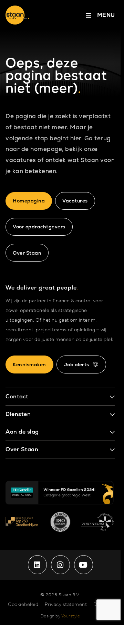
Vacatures (75, 201)
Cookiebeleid (23, 604)
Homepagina (29, 201)
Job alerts (76, 364)
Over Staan (27, 253)
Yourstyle (70, 616)
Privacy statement (66, 604)
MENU (106, 15)
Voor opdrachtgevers (39, 227)
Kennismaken (29, 364)
